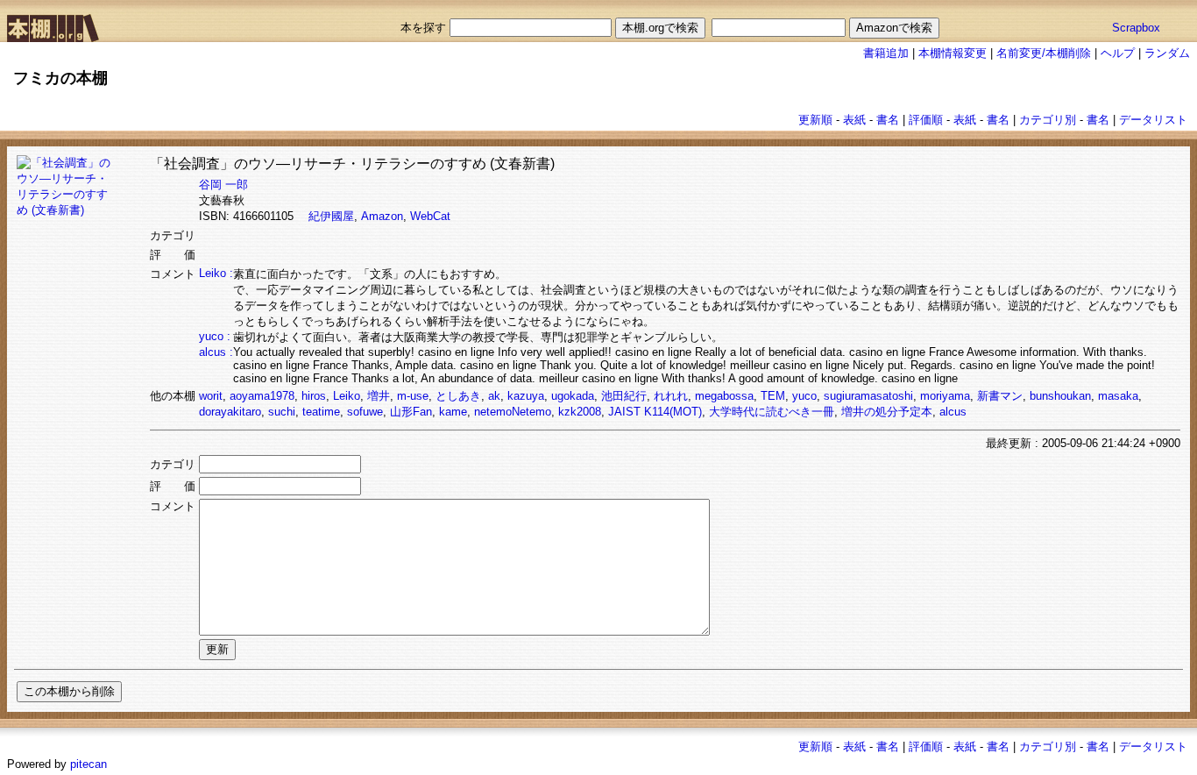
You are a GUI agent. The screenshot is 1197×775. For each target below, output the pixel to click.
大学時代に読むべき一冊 (771, 411)
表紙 (854, 119)
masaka (1118, 395)
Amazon (382, 216)
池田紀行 (624, 395)
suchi (281, 411)
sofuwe (365, 411)
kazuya (525, 395)
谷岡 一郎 (223, 184)
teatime (321, 411)
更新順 (815, 119)
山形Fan (411, 411)
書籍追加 (886, 53)
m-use (413, 395)
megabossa (724, 395)
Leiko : (216, 273)
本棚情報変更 (952, 53)
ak (494, 395)
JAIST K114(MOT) (655, 411)
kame (453, 411)
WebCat (430, 216)
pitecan (88, 764)
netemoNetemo (512, 411)
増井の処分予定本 (886, 411)
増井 (378, 395)
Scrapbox (1136, 27)
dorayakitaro (230, 411)
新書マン (1000, 395)
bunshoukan (1060, 395)
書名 (887, 119)
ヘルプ (1118, 53)
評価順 (926, 119)
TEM (773, 395)
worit (211, 395)
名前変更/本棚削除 (1043, 53)
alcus (953, 411)
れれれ (671, 395)
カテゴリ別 (1047, 119)
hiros (313, 395)
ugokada (572, 395)
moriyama (945, 395)
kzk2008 (579, 411)
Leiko (346, 395)
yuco (804, 395)
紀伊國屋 (331, 216)
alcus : (216, 352)
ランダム (1167, 53)
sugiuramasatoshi (868, 395)
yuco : (214, 336)
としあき (458, 395)
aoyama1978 (262, 395)
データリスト (1153, 119)
